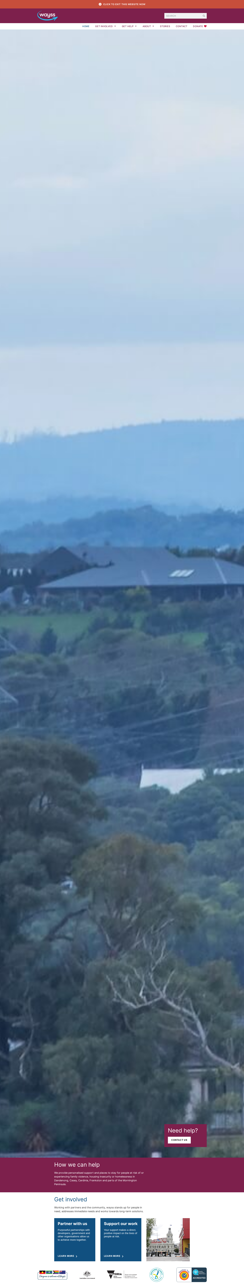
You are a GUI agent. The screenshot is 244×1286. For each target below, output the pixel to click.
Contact (182, 26)
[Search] (204, 16)
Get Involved (104, 26)
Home (86, 26)
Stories (165, 26)
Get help (128, 26)
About (147, 26)
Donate (198, 26)
